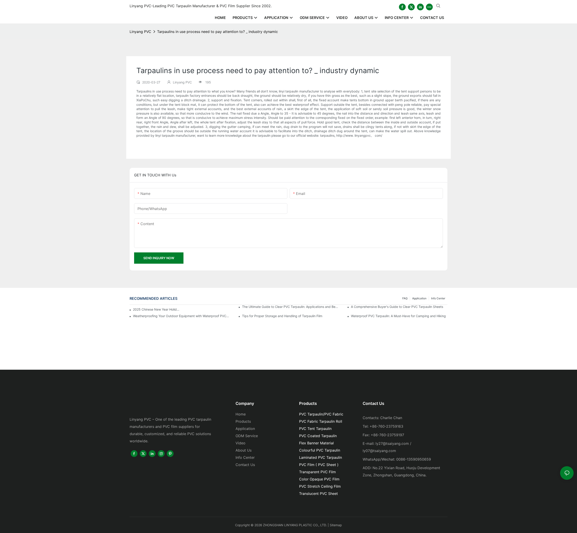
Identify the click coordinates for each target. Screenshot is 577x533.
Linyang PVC (140, 31)
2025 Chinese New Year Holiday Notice (156, 309)
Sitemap (336, 525)
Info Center (438, 298)
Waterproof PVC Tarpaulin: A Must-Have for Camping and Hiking (398, 316)
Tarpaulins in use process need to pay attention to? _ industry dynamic (217, 31)
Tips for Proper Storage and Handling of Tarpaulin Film (282, 316)
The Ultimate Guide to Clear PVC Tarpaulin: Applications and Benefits (290, 307)
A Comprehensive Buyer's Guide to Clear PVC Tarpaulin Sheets (397, 307)
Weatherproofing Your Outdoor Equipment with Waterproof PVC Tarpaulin (181, 316)
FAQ (405, 298)
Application (419, 298)
